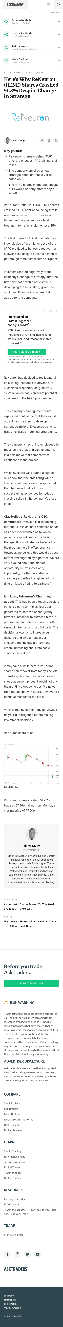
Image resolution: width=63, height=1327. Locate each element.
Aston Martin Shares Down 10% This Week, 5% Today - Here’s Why (29, 904)
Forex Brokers (12, 1114)
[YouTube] (37, 1254)
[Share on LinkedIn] (49, 140)
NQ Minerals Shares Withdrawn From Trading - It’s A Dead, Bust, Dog (31, 921)
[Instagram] (17, 1254)
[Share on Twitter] (42, 140)
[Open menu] (49, 5)
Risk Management (14, 1156)
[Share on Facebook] (56, 140)
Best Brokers (11, 1124)
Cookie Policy (10, 1304)
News (17, 72)
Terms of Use (10, 1300)
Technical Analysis (14, 1161)
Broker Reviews (13, 1130)
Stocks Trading (12, 1151)
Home (7, 72)
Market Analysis (13, 1234)
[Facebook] (7, 1254)
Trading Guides (13, 1172)
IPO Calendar (12, 1204)
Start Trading (31, 983)
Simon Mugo (19, 140)
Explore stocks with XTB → (27, 352)
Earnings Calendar (14, 1198)
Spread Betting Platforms (18, 1119)
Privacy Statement (12, 1308)
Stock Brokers (12, 1103)
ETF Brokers (11, 1108)
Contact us (9, 1296)
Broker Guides (12, 1178)
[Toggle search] (58, 4)
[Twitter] (27, 1254)
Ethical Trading (12, 1167)
